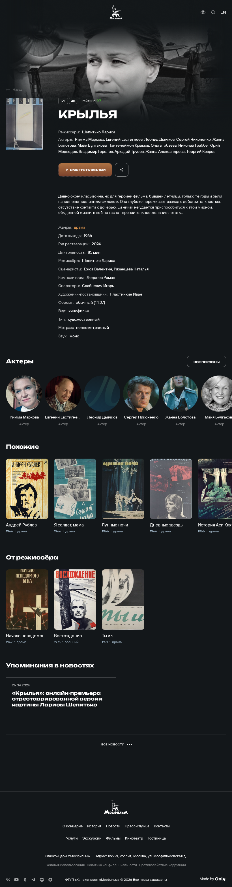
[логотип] (116, 12)
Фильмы (113, 838)
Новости (113, 826)
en (223, 12)
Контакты (162, 826)
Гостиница (157, 838)
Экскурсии (92, 838)
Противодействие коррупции (162, 865)
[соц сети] (8, 879)
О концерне (73, 826)
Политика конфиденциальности (112, 865)
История (94, 826)
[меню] (11, 12)
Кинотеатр (134, 838)
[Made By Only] (212, 879)
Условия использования (65, 865)
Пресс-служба (137, 826)
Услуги (72, 838)
